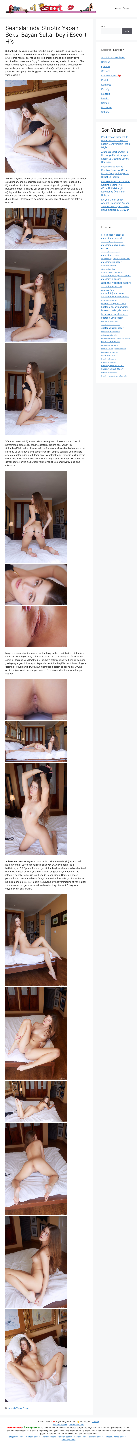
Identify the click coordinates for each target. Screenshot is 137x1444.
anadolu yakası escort (116, 1436)
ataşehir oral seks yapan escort (112, 272)
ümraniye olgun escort (108, 362)
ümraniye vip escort (108, 376)
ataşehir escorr (106, 259)
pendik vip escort (107, 349)
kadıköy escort (65, 1436)
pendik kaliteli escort (108, 338)
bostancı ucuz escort (112, 317)
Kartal (104, 80)
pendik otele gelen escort (110, 345)
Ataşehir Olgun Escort (108, 269)
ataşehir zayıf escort (108, 290)
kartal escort (80, 1436)
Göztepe (105, 71)
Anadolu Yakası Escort (18, 1408)
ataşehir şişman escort (109, 300)
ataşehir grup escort (111, 262)
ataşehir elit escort (111, 255)
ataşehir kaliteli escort (108, 265)
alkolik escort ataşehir (112, 234)
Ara (103, 26)
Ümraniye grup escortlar (109, 352)
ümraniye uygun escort (109, 373)
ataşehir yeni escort (111, 286)
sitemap (95, 1421)
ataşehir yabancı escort (116, 282)
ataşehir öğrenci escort (113, 293)
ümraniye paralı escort (112, 365)
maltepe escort (33, 1436)
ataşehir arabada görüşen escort (112, 242)
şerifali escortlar (121, 376)
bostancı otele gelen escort (115, 310)
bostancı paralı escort (114, 314)
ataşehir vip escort (111, 279)
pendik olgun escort (123, 338)
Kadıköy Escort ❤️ (111, 75)
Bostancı (106, 62)
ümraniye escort (76, 1424)
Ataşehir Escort (122, 8)
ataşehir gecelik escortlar (121, 259)
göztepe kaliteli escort (112, 328)
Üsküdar (105, 112)
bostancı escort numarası (114, 307)
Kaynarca (106, 84)
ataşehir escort (60, 1424)
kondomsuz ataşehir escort (110, 332)
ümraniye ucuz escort (112, 369)
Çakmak (105, 66)
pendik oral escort (110, 341)
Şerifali (105, 103)
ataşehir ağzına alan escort (110, 252)
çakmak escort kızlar (108, 355)
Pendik (105, 98)
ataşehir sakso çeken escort (116, 275)
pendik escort (49, 1436)
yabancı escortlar (120, 349)
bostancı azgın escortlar (113, 303)
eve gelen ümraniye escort (110, 321)
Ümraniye (106, 107)
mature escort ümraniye (109, 335)
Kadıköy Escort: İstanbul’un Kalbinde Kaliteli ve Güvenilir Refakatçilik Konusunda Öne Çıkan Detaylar (115, 188)
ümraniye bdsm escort (108, 359)
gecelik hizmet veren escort (110, 325)
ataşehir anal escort (111, 238)
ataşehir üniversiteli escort (115, 296)
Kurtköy (105, 89)
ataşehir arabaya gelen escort (113, 246)
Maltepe (105, 93)
